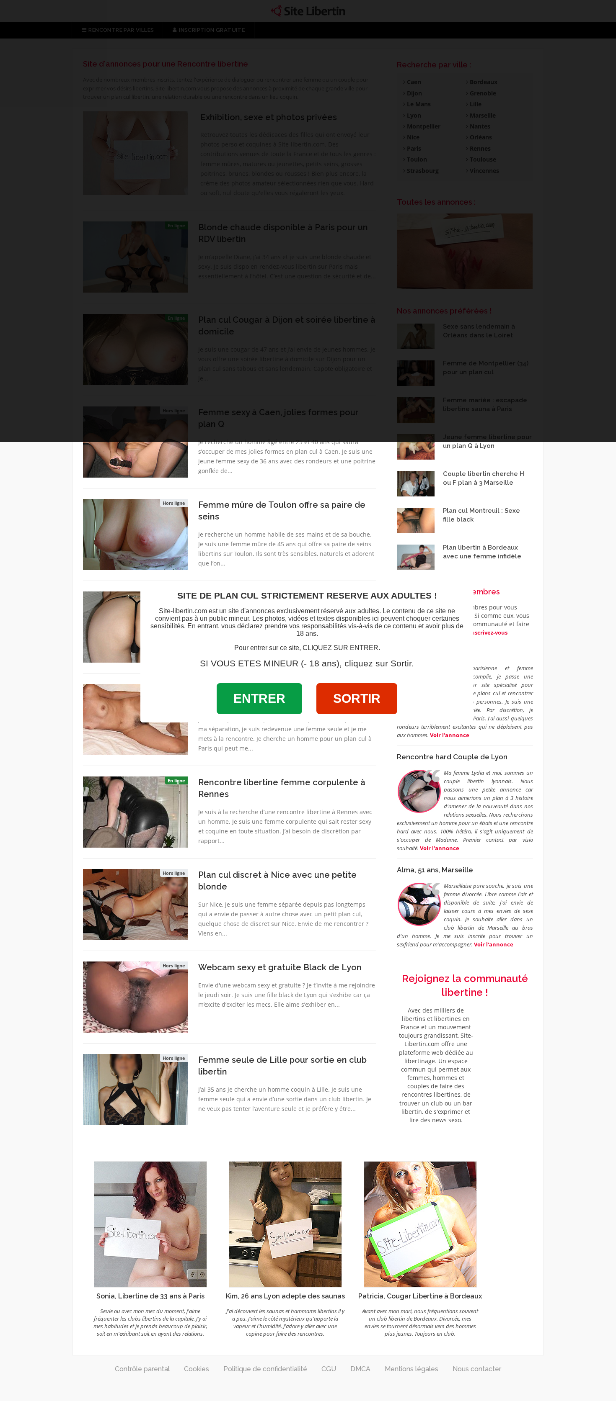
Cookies (196, 1369)
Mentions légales (411, 1369)
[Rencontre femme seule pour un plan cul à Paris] (135, 719)
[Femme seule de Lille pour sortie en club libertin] (135, 1089)
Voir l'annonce (439, 848)
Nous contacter (477, 1369)
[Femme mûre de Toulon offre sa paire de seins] (135, 534)
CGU (328, 1369)
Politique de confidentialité (265, 1369)
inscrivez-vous (488, 632)
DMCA (360, 1369)
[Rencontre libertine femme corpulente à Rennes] (135, 811)
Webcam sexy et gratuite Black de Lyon (280, 967)
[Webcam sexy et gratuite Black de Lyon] (135, 996)
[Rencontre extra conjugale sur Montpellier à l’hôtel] (135, 626)
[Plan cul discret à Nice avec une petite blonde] (135, 904)
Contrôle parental (142, 1369)
